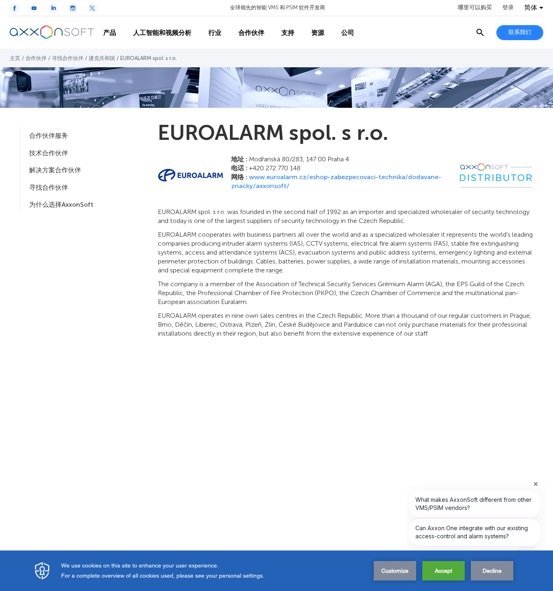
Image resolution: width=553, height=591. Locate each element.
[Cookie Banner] (276, 570)
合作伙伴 (36, 58)
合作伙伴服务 (48, 135)
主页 (15, 58)
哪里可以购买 (475, 7)
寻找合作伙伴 (67, 58)
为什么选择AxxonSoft (61, 204)
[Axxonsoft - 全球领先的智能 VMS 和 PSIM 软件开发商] (52, 32)
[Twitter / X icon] (92, 8)
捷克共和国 (102, 58)
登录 (508, 7)
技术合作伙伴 (48, 153)
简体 (530, 7)
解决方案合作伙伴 (55, 170)
